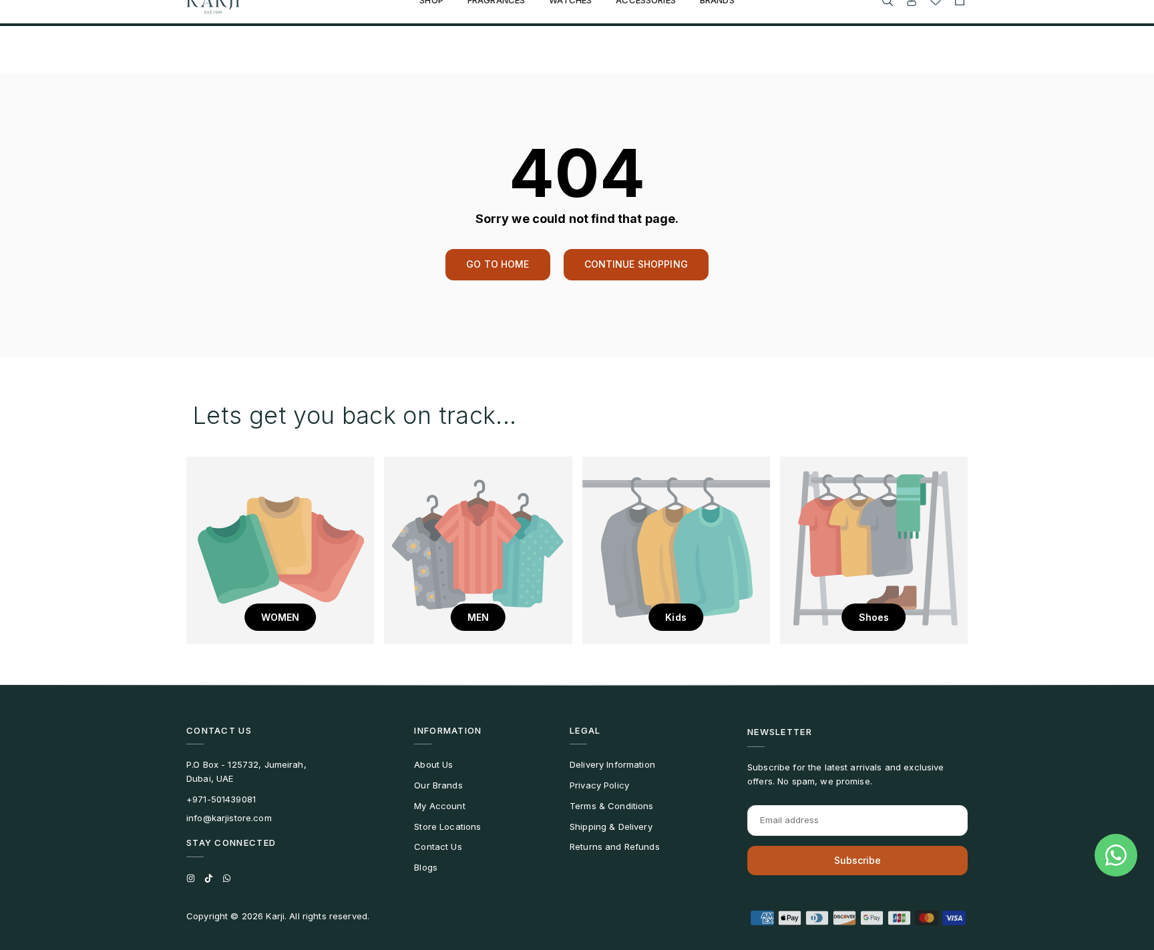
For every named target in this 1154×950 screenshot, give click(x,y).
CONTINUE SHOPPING (636, 264)
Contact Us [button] (219, 730)
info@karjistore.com (229, 817)
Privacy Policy (599, 785)
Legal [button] (585, 730)
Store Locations (447, 826)
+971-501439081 (221, 799)
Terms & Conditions (612, 805)
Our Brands (438, 785)
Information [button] (448, 730)
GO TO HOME (497, 264)
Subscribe (857, 860)
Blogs (425, 867)
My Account (439, 805)
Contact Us (437, 846)
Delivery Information (612, 764)
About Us (433, 764)
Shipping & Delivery (611, 826)
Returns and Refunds (615, 846)
